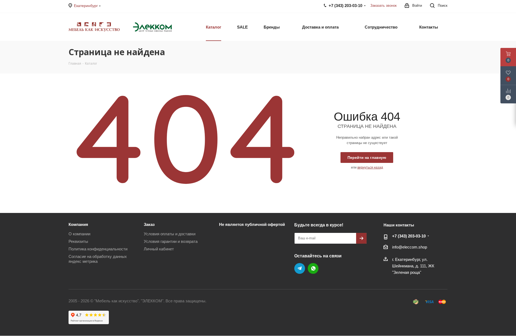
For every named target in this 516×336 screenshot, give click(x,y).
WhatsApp (313, 268)
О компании (79, 234)
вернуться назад (370, 167)
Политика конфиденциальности (98, 249)
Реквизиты (78, 241)
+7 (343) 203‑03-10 (409, 236)
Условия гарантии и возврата (171, 241)
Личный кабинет (159, 249)
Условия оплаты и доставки (169, 234)
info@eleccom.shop (409, 247)
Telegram (299, 268)
